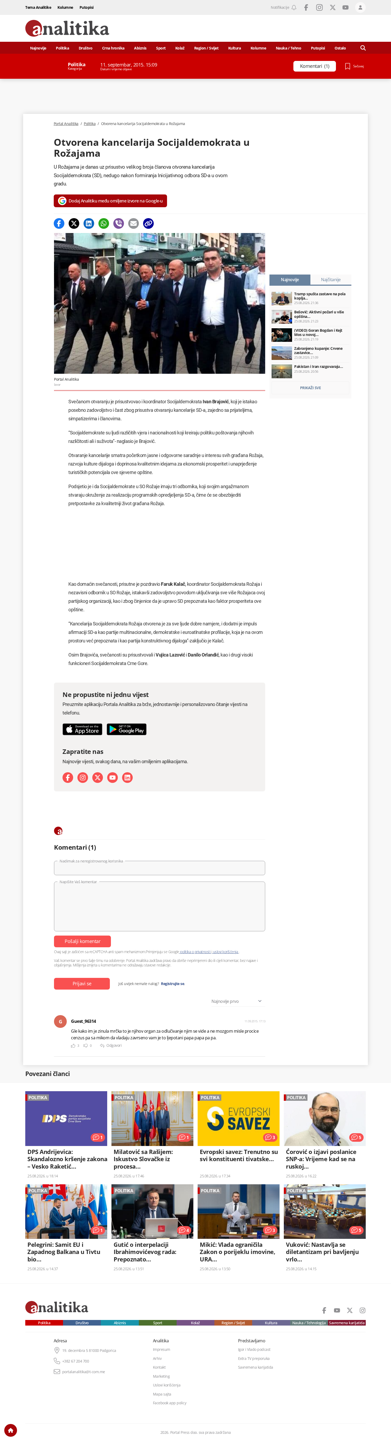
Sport (161, 48)
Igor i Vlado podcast (254, 1349)
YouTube (345, 7)
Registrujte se (172, 983)
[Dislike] (86, 1046)
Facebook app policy (169, 1403)
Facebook (306, 7)
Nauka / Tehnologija (309, 1323)
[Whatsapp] (103, 223)
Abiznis (140, 48)
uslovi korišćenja (225, 951)
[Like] (73, 1046)
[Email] (133, 223)
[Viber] (118, 223)
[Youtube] (112, 777)
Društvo (86, 48)
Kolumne (65, 7)
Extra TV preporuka (254, 1358)
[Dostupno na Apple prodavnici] (82, 729)
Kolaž (180, 48)
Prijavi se (82, 983)
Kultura (234, 48)
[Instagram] (82, 777)
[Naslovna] (10, 1430)
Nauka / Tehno (288, 48)
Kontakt (159, 1367)
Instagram (319, 7)
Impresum (161, 1349)
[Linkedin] (89, 223)
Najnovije (38, 48)
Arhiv (157, 1358)
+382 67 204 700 (75, 1361)
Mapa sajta (162, 1394)
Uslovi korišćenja (167, 1385)
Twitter (333, 7)
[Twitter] (74, 223)
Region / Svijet (206, 48)
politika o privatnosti (195, 951)
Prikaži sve (310, 387)
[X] (97, 777)
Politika (62, 48)
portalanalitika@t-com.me (83, 1371)
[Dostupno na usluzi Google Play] (127, 729)
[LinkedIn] (127, 777)
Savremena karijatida (346, 1323)
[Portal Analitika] (67, 28)
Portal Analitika (66, 123)
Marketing (161, 1376)
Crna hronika (113, 48)
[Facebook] (59, 223)
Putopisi (87, 7)
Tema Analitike (38, 7)
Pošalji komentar (82, 941)
